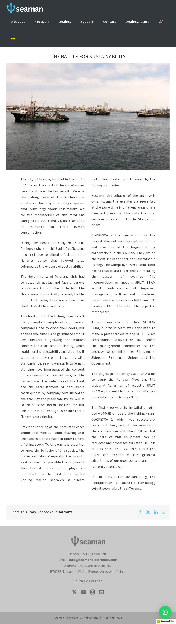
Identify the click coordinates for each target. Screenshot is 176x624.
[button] (165, 612)
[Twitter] (74, 592)
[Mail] (102, 592)
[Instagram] (93, 592)
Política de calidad (88, 581)
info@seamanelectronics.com (93, 559)
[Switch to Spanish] (13, 38)
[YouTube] (83, 592)
